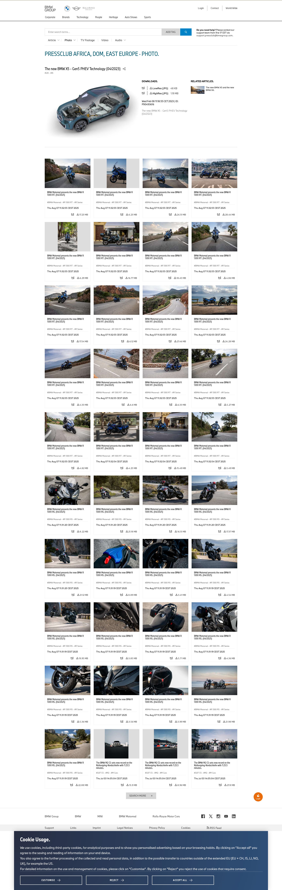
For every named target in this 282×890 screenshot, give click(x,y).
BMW (78, 816)
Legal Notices (125, 827)
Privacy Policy (157, 827)
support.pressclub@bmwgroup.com (214, 35)
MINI (100, 816)
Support (49, 827)
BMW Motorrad (127, 816)
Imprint (97, 827)
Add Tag (171, 31)
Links (73, 827)
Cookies (185, 827)
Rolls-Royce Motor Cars (166, 816)
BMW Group (52, 816)
